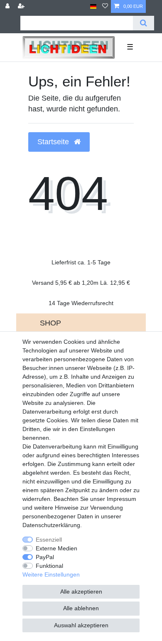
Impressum (121, 499)
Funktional (49, 565)
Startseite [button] (54, 142)
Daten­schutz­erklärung (51, 525)
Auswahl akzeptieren (81, 625)
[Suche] (143, 23)
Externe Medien (56, 548)
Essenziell (49, 539)
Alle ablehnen (81, 608)
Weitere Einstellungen (51, 574)
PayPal (45, 557)
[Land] (93, 6)
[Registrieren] (22, 6)
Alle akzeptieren (81, 591)
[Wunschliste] (105, 6)
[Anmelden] (8, 6)
